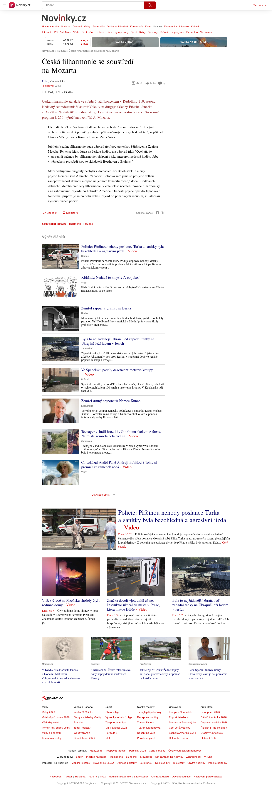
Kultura (157, 26)
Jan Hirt (78, 722)
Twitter (68, 776)
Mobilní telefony (80, 762)
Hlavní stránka (50, 26)
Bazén (79, 756)
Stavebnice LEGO (103, 762)
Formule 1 (111, 732)
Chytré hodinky (196, 762)
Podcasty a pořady (118, 32)
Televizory (178, 762)
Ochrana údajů (160, 776)
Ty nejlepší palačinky (149, 712)
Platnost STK (208, 738)
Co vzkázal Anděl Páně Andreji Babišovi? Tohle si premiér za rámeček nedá (119, 464)
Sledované (206, 32)
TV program (177, 32)
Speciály (153, 32)
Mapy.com (96, 750)
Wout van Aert (82, 732)
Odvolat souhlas (181, 776)
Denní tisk (192, 32)
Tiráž (103, 776)
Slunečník (131, 756)
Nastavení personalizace (208, 776)
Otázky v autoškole (212, 732)
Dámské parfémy (127, 762)
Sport (134, 32)
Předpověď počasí (115, 750)
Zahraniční (99, 26)
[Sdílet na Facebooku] (157, 213)
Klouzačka (146, 756)
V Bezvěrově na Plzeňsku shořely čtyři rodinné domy (71, 602)
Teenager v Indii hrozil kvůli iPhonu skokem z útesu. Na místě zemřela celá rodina (121, 433)
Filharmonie (74, 223)
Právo (45, 81)
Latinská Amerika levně (182, 732)
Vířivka (208, 756)
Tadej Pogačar (82, 727)
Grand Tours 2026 (84, 738)
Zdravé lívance (146, 722)
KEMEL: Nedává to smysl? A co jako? (110, 277)
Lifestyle (184, 26)
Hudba (89, 223)
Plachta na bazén (96, 756)
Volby (87, 26)
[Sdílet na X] (163, 213)
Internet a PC (50, 32)
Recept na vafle (146, 732)
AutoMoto (65, 32)
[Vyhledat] (150, 5)
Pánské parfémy (217, 762)
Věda (76, 32)
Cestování (87, 32)
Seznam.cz (259, 5)
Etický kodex (141, 776)
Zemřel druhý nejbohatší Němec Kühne (110, 400)
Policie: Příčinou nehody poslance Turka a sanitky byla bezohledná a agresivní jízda (122, 248)
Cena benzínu (157, 750)
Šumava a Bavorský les (182, 722)
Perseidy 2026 (137, 750)
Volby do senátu (51, 732)
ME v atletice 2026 (116, 727)
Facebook (55, 776)
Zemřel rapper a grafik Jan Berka (106, 308)
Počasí (164, 32)
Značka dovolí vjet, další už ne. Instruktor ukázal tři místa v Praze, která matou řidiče (133, 605)
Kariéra (92, 776)
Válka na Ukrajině (117, 26)
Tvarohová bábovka (148, 727)
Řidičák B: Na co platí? (214, 727)
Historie (100, 32)
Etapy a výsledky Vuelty (87, 717)
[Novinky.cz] (64, 19)
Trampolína (116, 756)
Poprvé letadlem (178, 717)
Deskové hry (162, 762)
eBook (139, 83)
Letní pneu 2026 (210, 712)
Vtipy (84, 282)
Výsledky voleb (50, 722)
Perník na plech (146, 738)
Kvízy (142, 32)
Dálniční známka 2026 (214, 717)
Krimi (148, 26)
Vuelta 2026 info (83, 712)
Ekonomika (170, 26)
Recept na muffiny (147, 717)
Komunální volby (51, 738)
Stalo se (65, 26)
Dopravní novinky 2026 (214, 722)
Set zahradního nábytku (169, 756)
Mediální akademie (120, 776)
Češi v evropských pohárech (185, 750)
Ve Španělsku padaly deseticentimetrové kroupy (117, 369)
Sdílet (153, 83)
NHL (108, 738)
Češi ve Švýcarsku (179, 727)
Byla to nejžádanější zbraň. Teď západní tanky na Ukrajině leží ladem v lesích (117, 341)
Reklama (80, 776)
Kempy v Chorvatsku (181, 712)
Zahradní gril (193, 756)
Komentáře (136, 26)
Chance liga (112, 712)
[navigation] (4, 5)
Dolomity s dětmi (178, 738)
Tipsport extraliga (115, 722)
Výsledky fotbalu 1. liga (118, 717)
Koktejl (195, 26)
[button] (60, 256)
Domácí (77, 26)
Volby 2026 (48, 712)
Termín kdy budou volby (56, 727)
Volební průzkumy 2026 (56, 717)
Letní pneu (146, 762)
